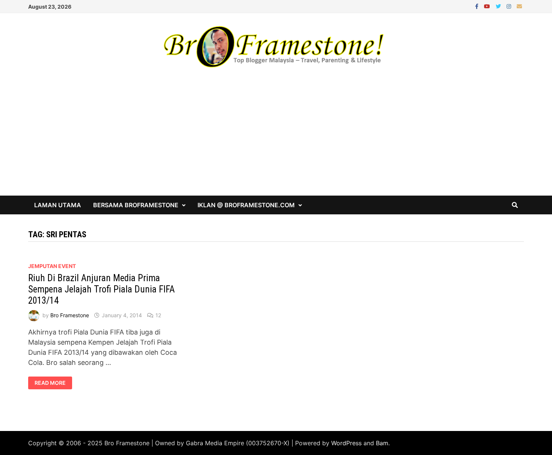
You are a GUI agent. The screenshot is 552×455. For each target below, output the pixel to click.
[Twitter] (499, 6)
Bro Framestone (69, 315)
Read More (50, 383)
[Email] (519, 6)
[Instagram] (510, 6)
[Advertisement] (276, 139)
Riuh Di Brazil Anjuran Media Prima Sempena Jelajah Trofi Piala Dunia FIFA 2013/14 (101, 289)
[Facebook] (477, 6)
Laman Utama (57, 205)
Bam (382, 443)
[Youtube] (488, 6)
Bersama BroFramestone (135, 205)
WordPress (346, 443)
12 (158, 315)
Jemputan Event (52, 266)
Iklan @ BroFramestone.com (246, 205)
